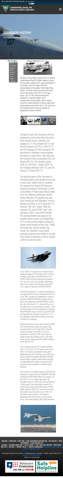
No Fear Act (53, 441)
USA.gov (4, 445)
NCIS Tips (4, 447)
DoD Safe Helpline (46, 445)
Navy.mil (4, 441)
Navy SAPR (57, 445)
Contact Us (12, 81)
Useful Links (36, 449)
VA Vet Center (28, 445)
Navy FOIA (21, 441)
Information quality (50, 447)
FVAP (37, 445)
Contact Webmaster (35, 447)
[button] (31, 1)
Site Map (11, 447)
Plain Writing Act (37, 443)
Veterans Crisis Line (15, 445)
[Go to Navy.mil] (31, 3)
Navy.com (13, 441)
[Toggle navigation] (60, 9)
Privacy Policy (21, 447)
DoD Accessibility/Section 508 (36, 441)
